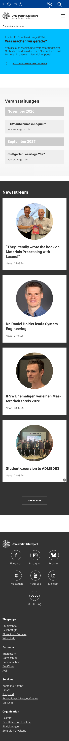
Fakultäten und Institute (17, 722)
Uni (4, 4)
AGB (5, 670)
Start (3, 26)
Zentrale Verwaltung (14, 730)
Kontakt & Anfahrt (13, 685)
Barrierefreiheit (11, 662)
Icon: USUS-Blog (34, 596)
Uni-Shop (8, 702)
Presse (6, 690)
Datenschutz (10, 657)
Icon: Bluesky (54, 555)
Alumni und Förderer (14, 634)
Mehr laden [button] (34, 500)
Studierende (10, 625)
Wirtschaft (9, 638)
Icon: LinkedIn (53, 575)
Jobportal (8, 694)
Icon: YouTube (35, 575)
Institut (10, 26)
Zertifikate (8, 666)
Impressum (9, 653)
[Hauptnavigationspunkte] (62, 15)
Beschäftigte (10, 630)
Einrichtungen (11, 726)
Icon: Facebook (16, 555)
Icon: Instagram (35, 555)
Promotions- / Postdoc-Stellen (20, 698)
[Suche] (59, 4)
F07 (15, 4)
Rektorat (7, 717)
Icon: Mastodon (17, 575)
